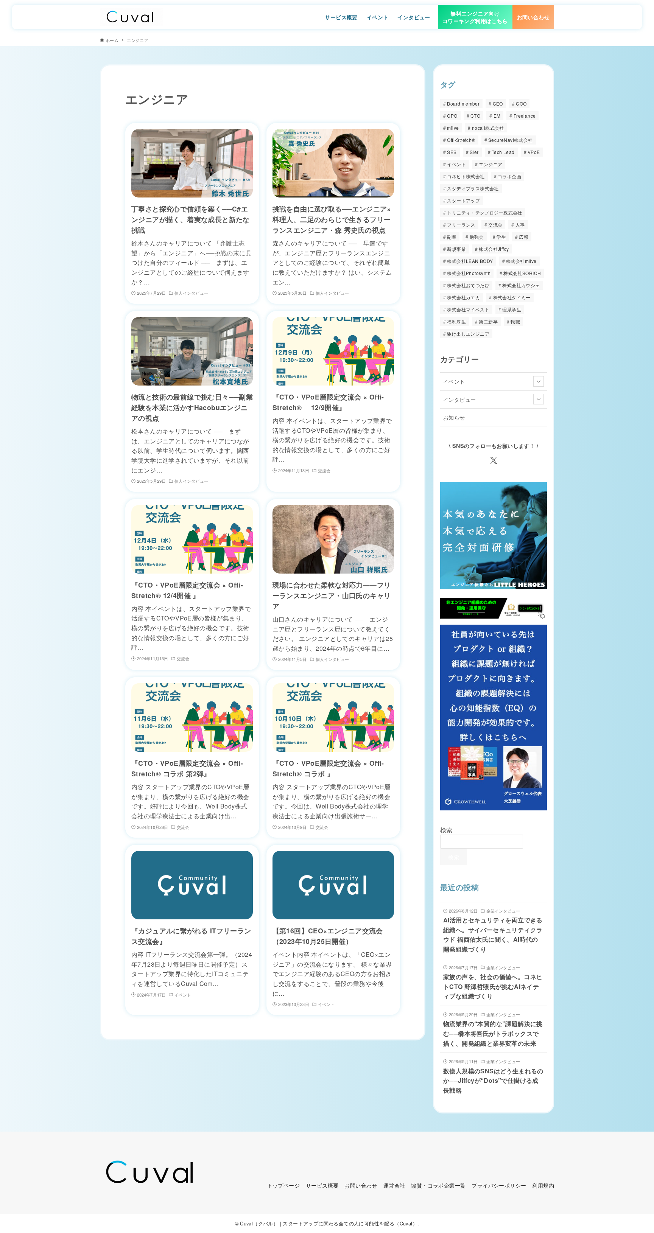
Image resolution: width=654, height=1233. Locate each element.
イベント (456, 164)
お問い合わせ (360, 1185)
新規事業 (456, 249)
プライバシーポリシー (499, 1185)
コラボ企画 (509, 176)
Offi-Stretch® (461, 140)
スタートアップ (463, 200)
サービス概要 (322, 1185)
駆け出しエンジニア (468, 333)
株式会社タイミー (512, 297)
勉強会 (477, 236)
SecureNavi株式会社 (510, 140)
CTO (475, 115)
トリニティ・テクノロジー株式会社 (484, 212)
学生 (501, 236)
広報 (523, 236)
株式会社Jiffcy (494, 249)
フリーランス (461, 224)
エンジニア (490, 164)
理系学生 (511, 309)
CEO (498, 103)
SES (451, 152)
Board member (463, 103)
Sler (474, 152)
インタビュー (459, 399)
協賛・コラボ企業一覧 (438, 1185)
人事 (520, 224)
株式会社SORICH (522, 273)
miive (453, 127)
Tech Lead (503, 152)
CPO (452, 115)
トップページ (283, 1185)
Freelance (525, 115)
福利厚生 (456, 321)
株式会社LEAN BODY (470, 261)
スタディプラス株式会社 (472, 188)
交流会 (495, 224)
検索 (446, 830)
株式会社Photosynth (468, 273)
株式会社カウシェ (521, 285)
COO (521, 103)
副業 (451, 236)
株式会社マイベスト (468, 309)
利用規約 (543, 1185)
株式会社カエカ (463, 297)
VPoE (534, 152)
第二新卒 (488, 321)
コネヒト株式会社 (465, 176)
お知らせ (454, 417)
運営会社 (394, 1185)
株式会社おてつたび (468, 285)
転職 (515, 321)
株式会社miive (521, 261)
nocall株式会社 (488, 127)
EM (497, 115)
